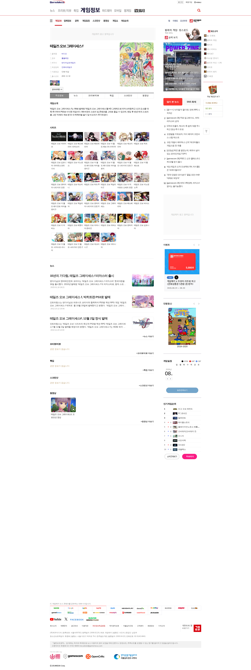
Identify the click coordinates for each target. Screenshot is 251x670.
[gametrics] (57, 612)
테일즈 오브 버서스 (141, 203)
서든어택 (182, 440)
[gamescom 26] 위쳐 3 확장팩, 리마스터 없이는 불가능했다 (183, 184)
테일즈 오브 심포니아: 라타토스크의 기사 (58, 165)
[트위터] (67, 619)
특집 (112, 95)
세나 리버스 (212, 49)
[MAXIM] (168, 608)
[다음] (85, 608)
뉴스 (76, 95)
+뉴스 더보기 (148, 336)
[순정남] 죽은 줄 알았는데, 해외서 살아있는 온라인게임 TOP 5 (183, 152)
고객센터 (140, 626)
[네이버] (57, 608)
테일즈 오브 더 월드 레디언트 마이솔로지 (108, 165)
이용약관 (85, 626)
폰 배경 (210, 76)
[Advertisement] (38, 44)
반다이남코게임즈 (69, 63)
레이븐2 (210, 54)
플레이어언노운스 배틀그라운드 (191, 427)
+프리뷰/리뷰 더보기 (145, 353)
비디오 (64, 54)
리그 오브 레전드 (185, 409)
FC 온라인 (182, 413)
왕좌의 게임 (212, 40)
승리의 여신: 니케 (214, 63)
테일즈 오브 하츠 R (91, 184)
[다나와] (141, 608)
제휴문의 (64, 626)
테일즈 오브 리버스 (108, 225)
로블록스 (182, 449)
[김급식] (85, 612)
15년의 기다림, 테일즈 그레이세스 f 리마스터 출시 (82, 275)
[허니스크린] (99, 612)
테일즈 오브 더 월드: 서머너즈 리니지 (58, 247)
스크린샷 (128, 95)
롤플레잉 (65, 58)
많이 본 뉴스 (173, 102)
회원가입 (189, 2)
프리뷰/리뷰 (93, 95)
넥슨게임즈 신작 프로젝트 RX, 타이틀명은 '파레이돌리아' (184, 168)
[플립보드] (127, 612)
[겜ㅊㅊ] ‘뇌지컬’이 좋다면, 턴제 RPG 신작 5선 (183, 111)
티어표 (210, 67)
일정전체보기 (182, 390)
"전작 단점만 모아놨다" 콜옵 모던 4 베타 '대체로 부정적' (184, 176)
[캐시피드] (141, 612)
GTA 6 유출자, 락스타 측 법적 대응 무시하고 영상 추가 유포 (183, 127)
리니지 (181, 436)
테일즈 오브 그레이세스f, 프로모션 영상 (63, 416)
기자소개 (161, 626)
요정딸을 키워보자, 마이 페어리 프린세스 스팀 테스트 (183, 136)
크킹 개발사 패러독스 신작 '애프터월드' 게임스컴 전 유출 (183, 144)
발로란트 (182, 418)
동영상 (145, 95)
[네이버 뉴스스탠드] (94, 619)
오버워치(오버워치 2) (187, 431)
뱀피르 (210, 45)
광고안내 (74, 626)
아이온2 (181, 445)
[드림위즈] (194, 608)
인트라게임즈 (67, 67)
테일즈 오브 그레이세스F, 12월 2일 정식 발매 (79, 318)
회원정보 (151, 626)
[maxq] (181, 608)
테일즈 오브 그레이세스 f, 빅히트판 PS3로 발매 (80, 297)
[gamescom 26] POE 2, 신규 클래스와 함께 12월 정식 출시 (184, 160)
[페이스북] (78, 619)
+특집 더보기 (148, 370)
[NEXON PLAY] (127, 608)
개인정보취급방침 (98, 626)
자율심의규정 (128, 626)
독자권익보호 (114, 626)
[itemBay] (155, 608)
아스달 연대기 (213, 58)
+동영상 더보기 (147, 421)
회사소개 (53, 626)
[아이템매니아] (71, 612)
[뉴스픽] (113, 612)
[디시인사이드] (155, 612)
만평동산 (167, 303)
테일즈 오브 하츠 (140, 144)
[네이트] (99, 608)
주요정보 (59, 95)
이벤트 (166, 244)
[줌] (113, 608)
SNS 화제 (191, 102)
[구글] (71, 608)
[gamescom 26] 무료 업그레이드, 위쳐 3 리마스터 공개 (183, 119)
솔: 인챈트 (211, 36)
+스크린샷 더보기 (146, 385)
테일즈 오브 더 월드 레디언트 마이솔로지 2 (91, 165)
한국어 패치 (212, 72)
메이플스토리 (184, 422)
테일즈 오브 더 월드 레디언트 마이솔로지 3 (58, 206)
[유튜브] (57, 619)
